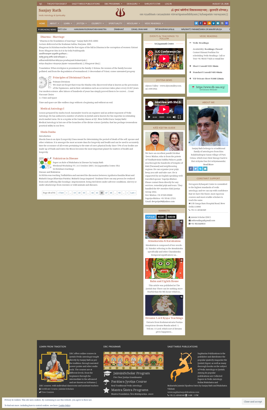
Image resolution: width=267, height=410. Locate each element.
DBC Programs (112, 3)
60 (119, 192)
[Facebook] (200, 23)
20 (79, 192)
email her (219, 58)
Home (42, 23)
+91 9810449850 (198, 223)
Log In (168, 3)
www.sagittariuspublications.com (183, 392)
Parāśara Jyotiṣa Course (129, 381)
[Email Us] (218, 23)
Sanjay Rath (50, 10)
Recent (161, 216)
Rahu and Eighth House (164, 281)
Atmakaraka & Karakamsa (164, 241)
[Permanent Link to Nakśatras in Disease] (45, 163)
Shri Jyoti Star (152, 3)
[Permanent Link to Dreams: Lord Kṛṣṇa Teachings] (164, 305)
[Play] (149, 117)
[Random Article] (226, 23)
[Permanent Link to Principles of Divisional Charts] (45, 82)
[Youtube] (205, 23)
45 (97, 192)
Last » (133, 192)
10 (75, 192)
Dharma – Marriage (52, 37)
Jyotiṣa (80, 23)
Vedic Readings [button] (201, 42)
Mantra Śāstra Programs (129, 390)
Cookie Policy (64, 405)
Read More (208, 164)
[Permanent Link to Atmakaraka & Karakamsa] (164, 229)
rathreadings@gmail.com (203, 220)
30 (84, 192)
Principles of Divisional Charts (71, 77)
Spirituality (115, 23)
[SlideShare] (213, 23)
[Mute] (174, 117)
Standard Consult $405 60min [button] (207, 72)
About (53, 23)
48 (111, 192)
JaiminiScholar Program (131, 373)
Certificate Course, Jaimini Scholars (57, 388)
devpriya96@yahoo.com (163, 201)
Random (171, 216)
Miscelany (132, 23)
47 (106, 192)
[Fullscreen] (179, 117)
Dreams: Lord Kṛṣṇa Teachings (164, 318)
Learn (67, 23)
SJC (40, 3)
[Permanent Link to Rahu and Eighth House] (164, 268)
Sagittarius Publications (86, 3)
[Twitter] (196, 23)
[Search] (222, 23)
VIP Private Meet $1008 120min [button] (208, 78)
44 (92, 192)
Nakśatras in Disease (65, 158)
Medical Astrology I (52, 108)
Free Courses (48, 392)
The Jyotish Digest (57, 3)
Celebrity (96, 23)
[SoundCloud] (209, 23)
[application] (164, 109)
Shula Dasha (48, 132)
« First (61, 192)
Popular (150, 216)
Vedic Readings (153, 23)
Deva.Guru (132, 3)
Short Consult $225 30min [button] (205, 66)
